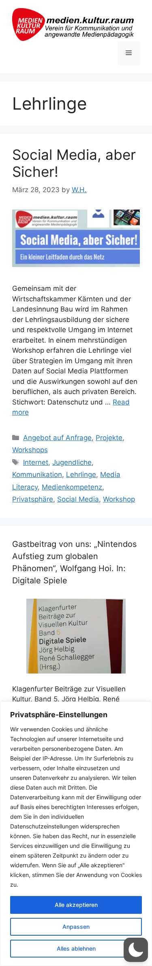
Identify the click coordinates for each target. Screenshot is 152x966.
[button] (136, 950)
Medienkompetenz (72, 487)
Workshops (30, 450)
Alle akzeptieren (76, 904)
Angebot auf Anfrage (57, 438)
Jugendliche (72, 462)
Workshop (119, 499)
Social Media (78, 499)
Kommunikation (37, 474)
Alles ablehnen (76, 948)
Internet (35, 462)
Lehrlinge (81, 474)
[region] (76, 833)
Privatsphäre (32, 499)
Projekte (109, 438)
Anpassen (76, 926)
